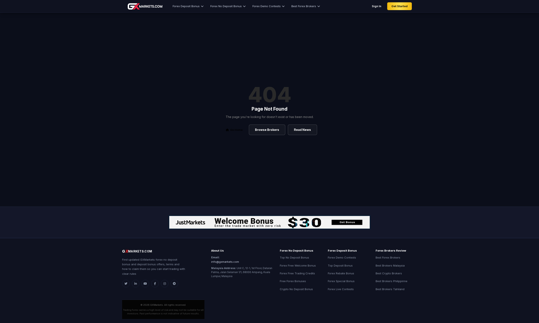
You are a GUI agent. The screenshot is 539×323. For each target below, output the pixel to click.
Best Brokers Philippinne (391, 281)
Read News (302, 129)
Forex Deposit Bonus (186, 6)
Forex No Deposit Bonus (226, 6)
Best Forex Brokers (303, 6)
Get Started (399, 6)
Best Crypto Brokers (389, 273)
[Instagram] (164, 283)
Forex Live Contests (341, 289)
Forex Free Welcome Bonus (298, 265)
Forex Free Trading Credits (297, 273)
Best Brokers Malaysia (390, 265)
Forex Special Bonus (341, 281)
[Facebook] (155, 283)
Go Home (236, 129)
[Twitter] (126, 283)
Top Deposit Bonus (340, 265)
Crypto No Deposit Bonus (296, 289)
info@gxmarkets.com (225, 261)
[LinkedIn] (135, 283)
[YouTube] (145, 283)
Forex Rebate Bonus (341, 273)
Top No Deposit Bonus (294, 257)
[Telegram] (174, 283)
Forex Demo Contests (266, 6)
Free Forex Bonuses (293, 281)
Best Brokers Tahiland (390, 289)
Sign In (376, 6)
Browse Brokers (267, 129)
